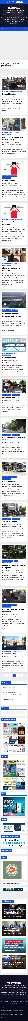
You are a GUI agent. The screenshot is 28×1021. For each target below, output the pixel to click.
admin (16, 96)
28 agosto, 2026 (10, 916)
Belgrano (10, 219)
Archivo (4, 91)
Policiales (16, 132)
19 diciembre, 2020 (9, 484)
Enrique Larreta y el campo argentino (12, 930)
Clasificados (7, 943)
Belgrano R (10, 132)
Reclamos (10, 91)
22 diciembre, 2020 (9, 442)
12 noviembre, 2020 (9, 570)
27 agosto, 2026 (10, 933)
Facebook (21, 1010)
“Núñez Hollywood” (10, 521)
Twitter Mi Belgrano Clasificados (8, 1017)
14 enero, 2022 (8, 96)
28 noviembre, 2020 (9, 524)
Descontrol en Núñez (10, 398)
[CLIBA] (14, 827)
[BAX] (14, 806)
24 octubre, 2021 (9, 183)
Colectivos (6, 960)
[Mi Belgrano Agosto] (14, 737)
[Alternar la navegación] (25, 29)
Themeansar (14, 1003)
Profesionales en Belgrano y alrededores (14, 947)
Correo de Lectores (12, 176)
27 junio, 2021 (8, 227)
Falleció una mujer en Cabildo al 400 (13, 963)
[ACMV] (12, 870)
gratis (17, 909)
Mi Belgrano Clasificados (7, 1014)
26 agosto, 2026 (10, 950)
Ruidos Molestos (17, 91)
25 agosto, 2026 (10, 966)
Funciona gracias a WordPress (8, 1001)
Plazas (15, 560)
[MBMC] (14, 775)
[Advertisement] (14, 45)
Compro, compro (9, 181)
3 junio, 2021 (7, 273)
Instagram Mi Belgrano (6, 1007)
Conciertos (12, 909)
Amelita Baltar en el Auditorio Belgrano (12, 913)
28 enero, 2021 (8, 360)
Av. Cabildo (17, 958)
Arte (17, 926)
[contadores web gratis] (13, 889)
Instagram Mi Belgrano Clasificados (9, 1010)
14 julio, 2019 (8, 656)
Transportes (15, 311)
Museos (21, 926)
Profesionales (15, 943)
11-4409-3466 (10, 699)
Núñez (9, 395)
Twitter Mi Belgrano (18, 1014)
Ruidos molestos (9, 654)
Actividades (7, 926)
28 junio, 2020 (8, 614)
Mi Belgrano (14, 7)
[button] (22, 29)
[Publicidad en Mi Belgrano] (14, 843)
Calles (9, 434)
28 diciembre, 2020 (9, 400)
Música (22, 909)
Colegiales (10, 263)
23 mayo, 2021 (8, 319)
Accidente (6, 958)
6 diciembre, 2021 (9, 142)
